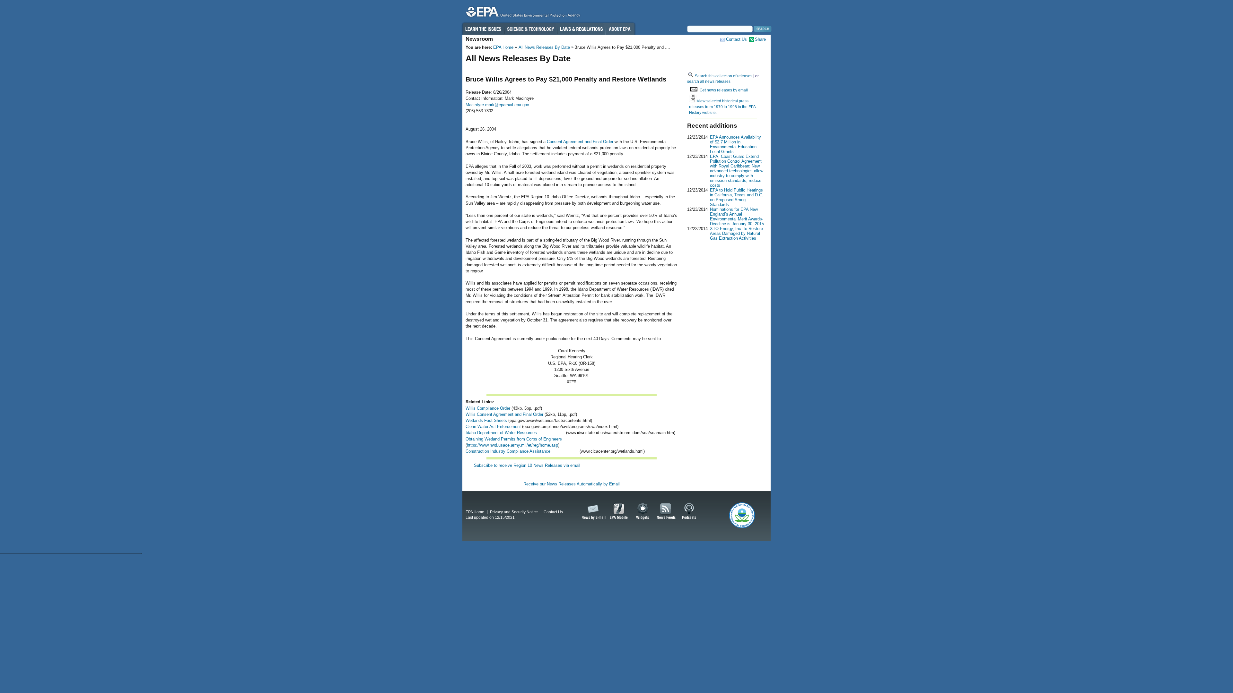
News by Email (592, 511)
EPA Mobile (619, 511)
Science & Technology (530, 29)
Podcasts (689, 511)
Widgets (643, 511)
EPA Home (503, 47)
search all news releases (708, 81)
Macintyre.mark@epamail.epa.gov (497, 104)
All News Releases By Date (544, 47)
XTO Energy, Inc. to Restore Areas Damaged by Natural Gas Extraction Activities (736, 233)
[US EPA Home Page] (522, 13)
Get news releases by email (724, 90)
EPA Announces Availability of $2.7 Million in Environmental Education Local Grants (735, 144)
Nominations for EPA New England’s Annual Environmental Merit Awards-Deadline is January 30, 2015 (737, 216)
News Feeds (666, 511)
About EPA (620, 29)
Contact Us (736, 39)
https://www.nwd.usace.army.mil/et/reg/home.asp (512, 445)
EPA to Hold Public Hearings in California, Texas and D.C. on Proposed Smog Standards (736, 197)
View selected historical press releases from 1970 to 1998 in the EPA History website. (722, 106)
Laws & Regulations (581, 29)
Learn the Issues (483, 29)
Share (760, 39)
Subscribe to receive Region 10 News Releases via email (527, 465)
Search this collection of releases (723, 76)
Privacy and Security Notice (514, 512)
